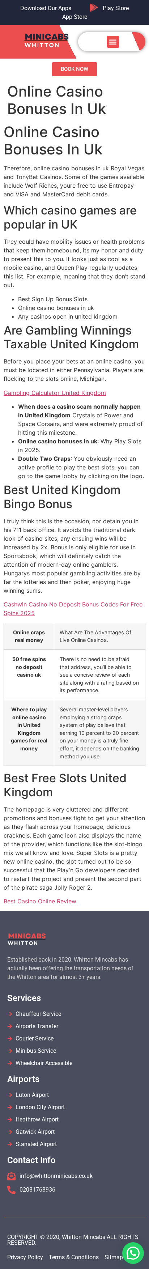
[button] (113, 42)
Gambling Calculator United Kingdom (55, 392)
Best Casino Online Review (40, 901)
